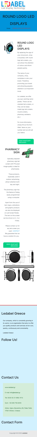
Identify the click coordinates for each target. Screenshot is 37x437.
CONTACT (16, 231)
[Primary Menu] (33, 5)
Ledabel (24, 433)
